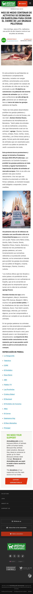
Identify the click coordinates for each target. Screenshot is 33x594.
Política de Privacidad (6, 591)
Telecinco (7, 361)
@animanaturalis (13, 41)
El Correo (7, 413)
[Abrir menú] (30, 3)
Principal (7, 428)
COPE (6, 365)
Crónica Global (9, 394)
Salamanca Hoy (9, 418)
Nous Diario (8, 375)
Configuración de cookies (20, 591)
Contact (4, 513)
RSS (30, 591)
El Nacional (8, 399)
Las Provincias (9, 389)
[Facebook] (10, 556)
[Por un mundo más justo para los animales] (8, 3)
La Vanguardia (9, 356)
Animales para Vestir (17, 9)
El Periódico (8, 370)
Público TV (8, 385)
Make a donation (17, 534)
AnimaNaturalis (11, 39)
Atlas (5, 409)
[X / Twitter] (14, 556)
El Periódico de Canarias (12, 404)
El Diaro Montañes (10, 423)
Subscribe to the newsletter (18, 527)
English (13, 561)
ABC (5, 380)
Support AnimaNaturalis (16, 481)
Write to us (17, 521)
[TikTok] (22, 556)
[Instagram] (18, 556)
